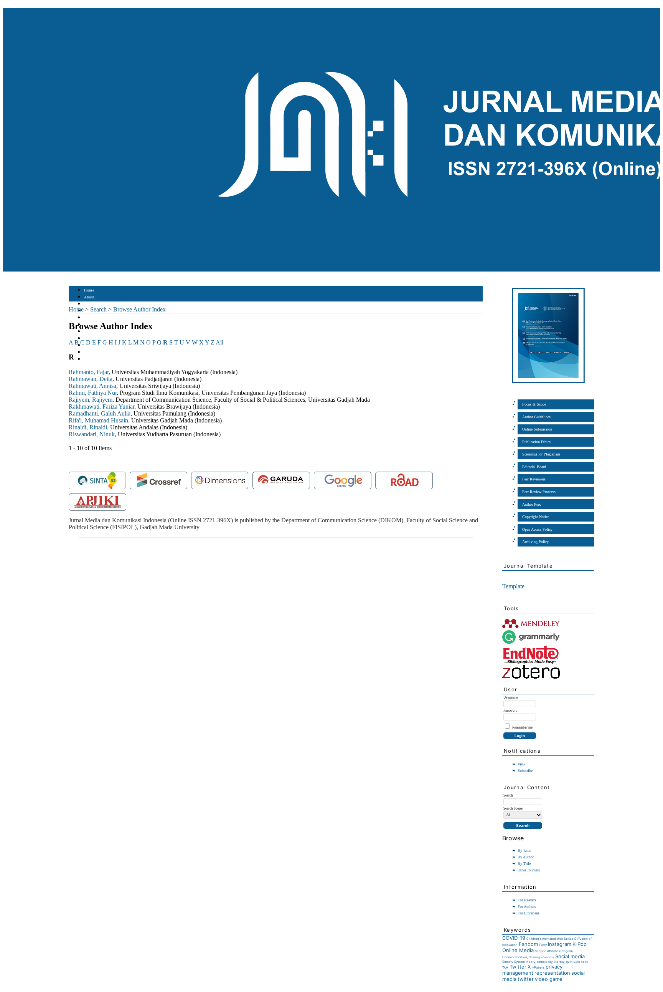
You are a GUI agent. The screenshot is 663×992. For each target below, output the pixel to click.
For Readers (527, 900)
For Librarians (528, 913)
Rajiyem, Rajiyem (90, 399)
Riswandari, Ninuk (92, 434)
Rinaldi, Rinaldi (88, 427)
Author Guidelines (536, 417)
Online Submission (537, 429)
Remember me (522, 727)
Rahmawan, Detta (90, 379)
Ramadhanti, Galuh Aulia (99, 413)
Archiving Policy (535, 542)
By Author (526, 857)
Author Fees (531, 504)
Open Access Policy (537, 529)
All (219, 342)
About (89, 297)
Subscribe (525, 770)
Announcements (97, 338)
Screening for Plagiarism (541, 454)
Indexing (91, 352)
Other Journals (529, 870)
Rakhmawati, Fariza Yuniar (101, 406)
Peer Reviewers (534, 479)
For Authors (527, 906)
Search (89, 318)
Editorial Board (534, 467)
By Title (524, 863)
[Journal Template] (502, 577)
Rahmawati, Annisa (92, 386)
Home (89, 290)
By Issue (524, 850)
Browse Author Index (139, 309)
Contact (90, 359)
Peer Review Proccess (539, 492)
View (521, 764)
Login (89, 304)
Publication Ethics (536, 442)
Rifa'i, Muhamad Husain (98, 420)
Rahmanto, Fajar (89, 372)
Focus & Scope (534, 404)
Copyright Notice (535, 517)
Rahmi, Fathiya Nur (93, 392)
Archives (91, 332)
